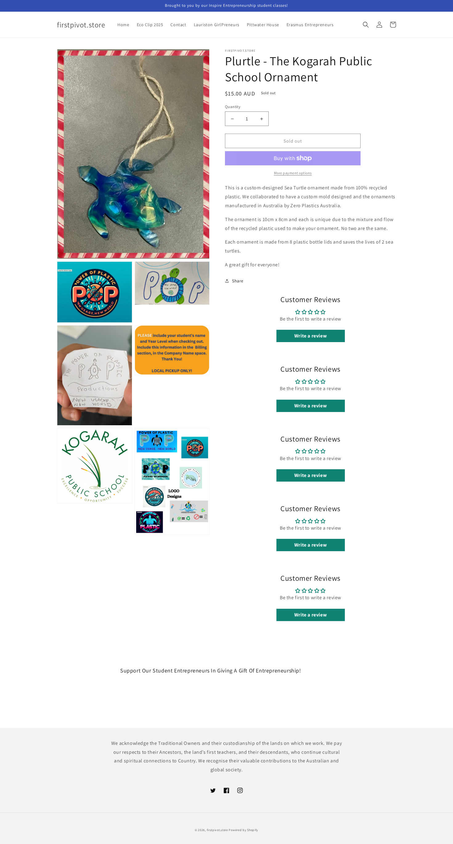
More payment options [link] (293, 173)
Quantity (232, 106)
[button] (366, 24)
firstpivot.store (217, 830)
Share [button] (237, 281)
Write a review (310, 336)
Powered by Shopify (243, 830)
